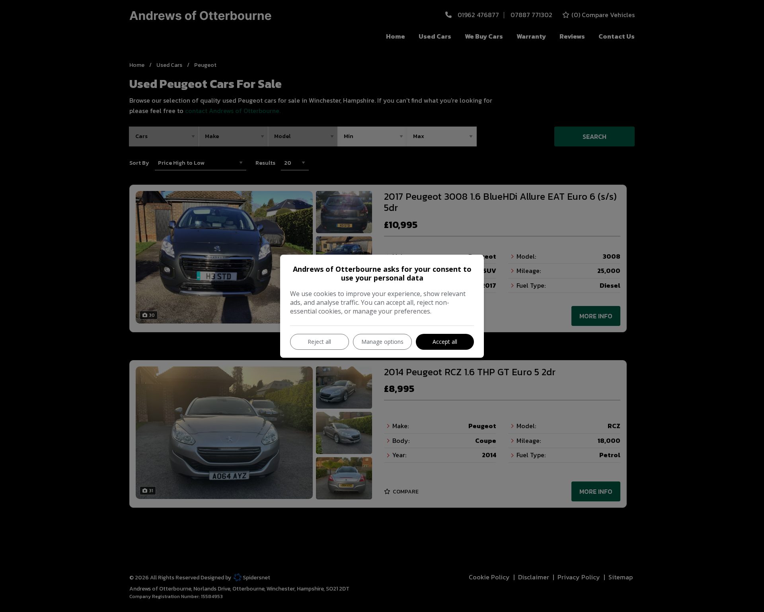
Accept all (445, 341)
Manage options (382, 341)
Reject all (319, 341)
